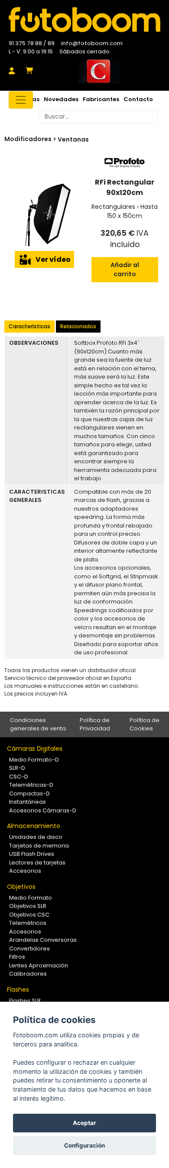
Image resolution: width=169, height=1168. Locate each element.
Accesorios (25, 871)
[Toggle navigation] (21, 100)
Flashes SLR (25, 1000)
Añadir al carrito (124, 269)
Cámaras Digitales (34, 748)
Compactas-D (29, 793)
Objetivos (21, 886)
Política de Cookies (144, 724)
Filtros (17, 957)
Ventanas (73, 139)
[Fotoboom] (84, 19)
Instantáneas (27, 802)
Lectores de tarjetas (37, 862)
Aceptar (84, 1122)
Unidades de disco (35, 837)
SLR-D (17, 768)
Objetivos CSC (29, 915)
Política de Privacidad (95, 724)
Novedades (61, 99)
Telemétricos (27, 923)
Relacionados (78, 326)
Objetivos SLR (27, 906)
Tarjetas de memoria (39, 845)
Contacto (138, 99)
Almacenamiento (33, 826)
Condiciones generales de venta (38, 724)
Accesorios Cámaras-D (42, 810)
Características (29, 326)
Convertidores (29, 948)
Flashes (18, 989)
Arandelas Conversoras (43, 940)
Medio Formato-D (34, 760)
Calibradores (28, 974)
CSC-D (18, 776)
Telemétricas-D (31, 785)
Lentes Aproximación (38, 965)
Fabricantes (101, 99)
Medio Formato (30, 898)
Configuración (84, 1145)
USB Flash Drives (31, 854)
